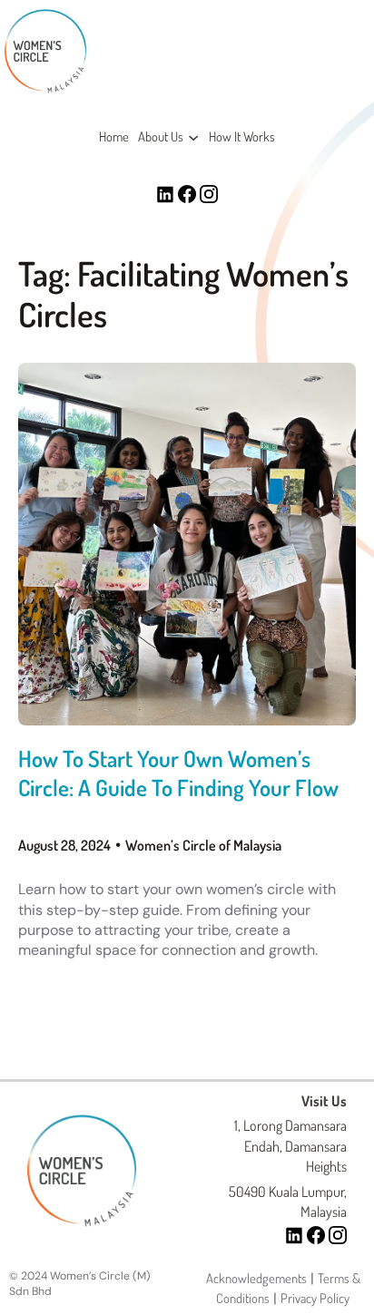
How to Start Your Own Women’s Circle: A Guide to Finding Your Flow (178, 773)
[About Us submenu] (193, 136)
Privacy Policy (314, 1298)
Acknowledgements (256, 1278)
